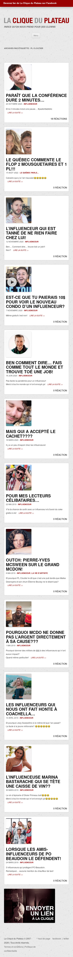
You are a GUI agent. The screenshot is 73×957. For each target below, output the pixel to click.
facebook (56, 938)
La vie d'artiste (39, 573)
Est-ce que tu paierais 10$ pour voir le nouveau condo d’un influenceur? (35, 301)
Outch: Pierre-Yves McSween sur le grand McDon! (32, 564)
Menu (36, 35)
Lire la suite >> (15, 112)
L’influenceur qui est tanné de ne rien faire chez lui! (31, 232)
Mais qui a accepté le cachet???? (31, 433)
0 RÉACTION (60, 187)
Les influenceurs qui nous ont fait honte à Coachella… (31, 709)
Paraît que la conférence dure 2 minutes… (36, 97)
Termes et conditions (13, 946)
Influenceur (30, 104)
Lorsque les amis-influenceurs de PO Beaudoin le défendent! (33, 853)
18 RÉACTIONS (59, 118)
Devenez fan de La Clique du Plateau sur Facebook (30, 3)
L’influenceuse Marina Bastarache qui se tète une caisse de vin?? (33, 781)
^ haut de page (43, 938)
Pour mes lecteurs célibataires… (28, 498)
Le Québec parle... (29, 172)
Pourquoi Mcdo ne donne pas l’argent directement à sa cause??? (36, 636)
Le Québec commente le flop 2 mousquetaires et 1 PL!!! (36, 164)
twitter (66, 938)
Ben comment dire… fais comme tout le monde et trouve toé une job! (34, 367)
